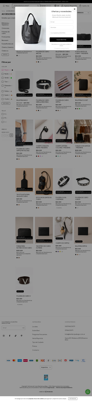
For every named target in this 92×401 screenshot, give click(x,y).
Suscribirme (61, 40)
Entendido (72, 398)
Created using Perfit (61, 48)
